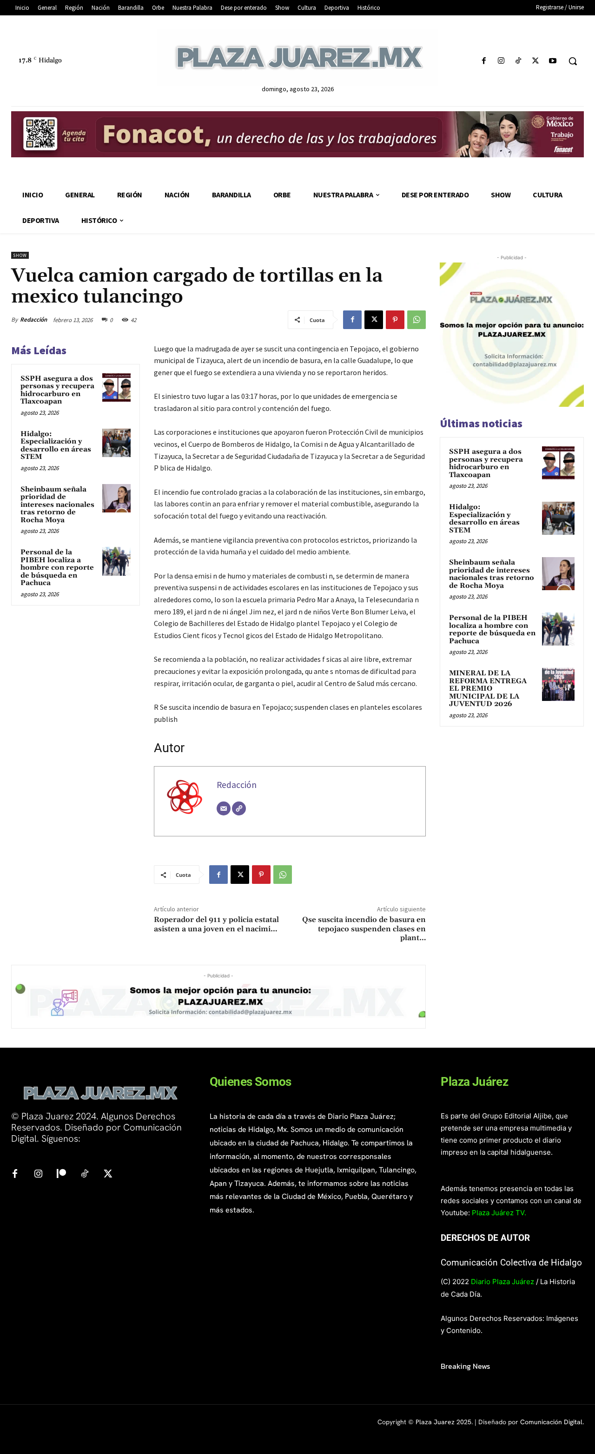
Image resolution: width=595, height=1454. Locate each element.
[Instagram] (501, 61)
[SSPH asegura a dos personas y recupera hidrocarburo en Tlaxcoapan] (116, 387)
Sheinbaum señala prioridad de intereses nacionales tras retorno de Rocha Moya (57, 505)
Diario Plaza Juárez (502, 1281)
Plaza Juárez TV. (499, 1212)
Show (20, 255)
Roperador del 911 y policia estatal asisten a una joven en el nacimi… (216, 924)
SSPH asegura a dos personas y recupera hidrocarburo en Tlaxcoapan (57, 390)
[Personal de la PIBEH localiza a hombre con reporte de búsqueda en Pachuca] (116, 561)
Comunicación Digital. (552, 1422)
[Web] (239, 808)
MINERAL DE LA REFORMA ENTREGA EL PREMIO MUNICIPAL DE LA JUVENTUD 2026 (488, 688)
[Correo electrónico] (224, 808)
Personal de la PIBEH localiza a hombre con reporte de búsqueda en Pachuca (57, 567)
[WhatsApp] (416, 319)
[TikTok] (518, 61)
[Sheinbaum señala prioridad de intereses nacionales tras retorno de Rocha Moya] (116, 498)
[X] (535, 61)
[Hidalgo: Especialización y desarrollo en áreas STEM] (116, 443)
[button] (573, 61)
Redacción (33, 319)
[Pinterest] (395, 319)
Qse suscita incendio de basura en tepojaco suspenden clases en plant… (364, 928)
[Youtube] (553, 61)
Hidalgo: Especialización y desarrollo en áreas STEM (55, 446)
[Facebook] (483, 61)
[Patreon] (61, 1174)
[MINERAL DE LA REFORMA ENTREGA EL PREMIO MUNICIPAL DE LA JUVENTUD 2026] (558, 684)
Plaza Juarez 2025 (443, 1422)
